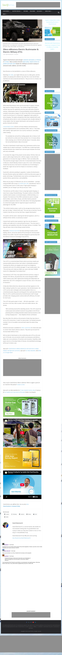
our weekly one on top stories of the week (15, 392)
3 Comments (16, 54)
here (28, 504)
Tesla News (32, 11)
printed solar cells (24, 183)
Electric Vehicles (16, 11)
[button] (9, 11)
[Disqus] (22, 558)
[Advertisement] (38, 4)
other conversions (26, 327)
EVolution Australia (14, 230)
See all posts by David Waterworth (21, 538)
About (4, 14)
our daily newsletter (30, 350)
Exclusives (39, 11)
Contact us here (21, 384)
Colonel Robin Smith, (8, 126)
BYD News (26, 11)
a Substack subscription (29, 60)
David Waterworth (10, 54)
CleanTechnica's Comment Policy (11, 506)
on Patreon (38, 60)
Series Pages (48, 11)
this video (10, 75)
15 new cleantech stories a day (27, 390)
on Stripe (6, 61)
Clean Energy (6, 11)
